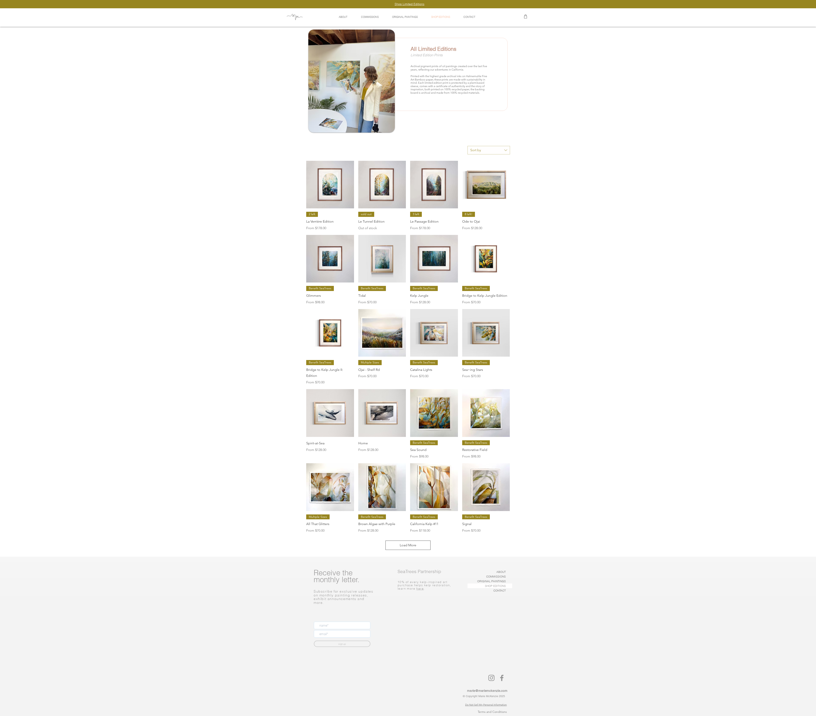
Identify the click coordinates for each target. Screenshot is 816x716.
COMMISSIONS (496, 576)
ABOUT (501, 571)
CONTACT (499, 590)
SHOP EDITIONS (495, 585)
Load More (408, 545)
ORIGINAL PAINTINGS (491, 581)
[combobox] (489, 150)
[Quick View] (330, 185)
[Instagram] (491, 678)
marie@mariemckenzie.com (487, 690)
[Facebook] (502, 678)
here (420, 588)
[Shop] (525, 16)
